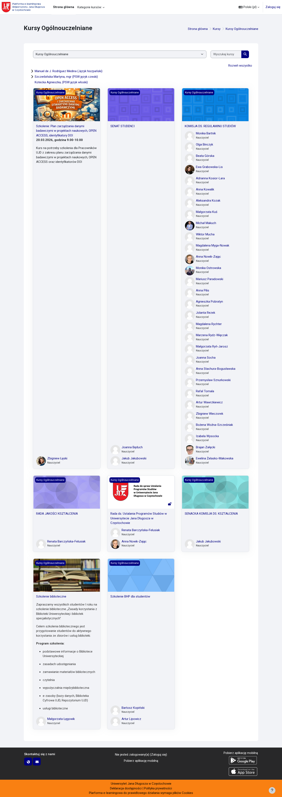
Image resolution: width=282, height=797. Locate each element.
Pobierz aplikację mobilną (141, 761)
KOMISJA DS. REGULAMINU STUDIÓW (210, 126)
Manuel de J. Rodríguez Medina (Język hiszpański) (68, 71)
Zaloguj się (272, 7)
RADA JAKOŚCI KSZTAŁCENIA (57, 513)
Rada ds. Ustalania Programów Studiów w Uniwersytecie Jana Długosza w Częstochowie (138, 518)
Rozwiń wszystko (240, 65)
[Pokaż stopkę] (272, 790)
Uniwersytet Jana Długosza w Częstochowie (141, 783)
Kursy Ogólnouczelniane (242, 29)
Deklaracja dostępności (126, 788)
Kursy (216, 29)
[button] (249, 7)
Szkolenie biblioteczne (51, 596)
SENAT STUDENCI (122, 126)
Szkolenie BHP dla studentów (130, 596)
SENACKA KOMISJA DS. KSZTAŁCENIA (211, 513)
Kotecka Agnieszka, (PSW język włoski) (61, 82)
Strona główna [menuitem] (63, 7)
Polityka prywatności (158, 788)
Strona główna (198, 29)
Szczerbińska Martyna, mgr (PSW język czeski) (66, 77)
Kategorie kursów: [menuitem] (89, 7)
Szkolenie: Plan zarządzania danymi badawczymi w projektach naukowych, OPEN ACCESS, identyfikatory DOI (66, 130)
